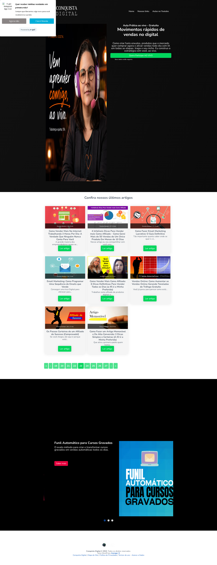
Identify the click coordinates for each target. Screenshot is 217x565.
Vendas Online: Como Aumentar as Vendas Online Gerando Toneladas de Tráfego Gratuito (150, 284)
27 (106, 365)
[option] (108, 479)
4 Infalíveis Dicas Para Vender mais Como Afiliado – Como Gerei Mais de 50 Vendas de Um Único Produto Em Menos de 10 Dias (107, 235)
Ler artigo (65, 248)
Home (131, 11)
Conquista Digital (79, 555)
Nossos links (143, 11)
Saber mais (52, 463)
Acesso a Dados (138, 555)
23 (80, 365)
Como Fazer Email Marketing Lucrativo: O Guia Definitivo (150, 232)
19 (55, 365)
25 (93, 365)
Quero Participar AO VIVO (141, 55)
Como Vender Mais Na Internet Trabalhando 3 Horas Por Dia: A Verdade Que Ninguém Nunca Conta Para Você (65, 235)
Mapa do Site (93, 555)
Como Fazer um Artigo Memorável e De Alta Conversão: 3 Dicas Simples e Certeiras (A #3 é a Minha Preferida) (108, 335)
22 (74, 365)
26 (99, 365)
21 (68, 365)
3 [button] (112, 520)
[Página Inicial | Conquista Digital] (62, 16)
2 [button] (108, 520)
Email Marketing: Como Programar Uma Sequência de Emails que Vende (65, 284)
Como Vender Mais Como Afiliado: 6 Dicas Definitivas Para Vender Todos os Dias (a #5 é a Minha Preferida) (108, 285)
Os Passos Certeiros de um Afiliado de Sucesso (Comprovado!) (65, 333)
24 (87, 365)
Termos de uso (124, 555)
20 (62, 365)
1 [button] (104, 520)
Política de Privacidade (108, 555)
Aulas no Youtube (160, 11)
